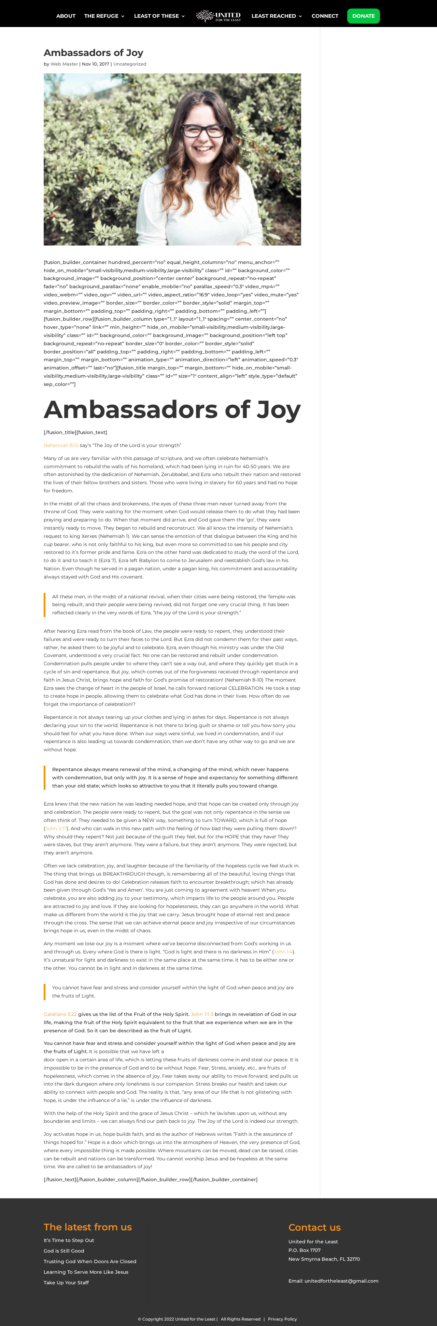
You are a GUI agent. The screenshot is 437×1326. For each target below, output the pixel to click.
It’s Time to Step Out (69, 1240)
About (65, 16)
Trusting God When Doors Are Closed (90, 1261)
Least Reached (274, 16)
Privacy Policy (282, 1319)
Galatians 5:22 (60, 1014)
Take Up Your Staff (66, 1283)
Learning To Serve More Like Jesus (86, 1272)
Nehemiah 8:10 (61, 445)
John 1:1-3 (202, 1014)
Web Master (64, 64)
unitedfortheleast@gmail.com (342, 1281)
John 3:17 (56, 828)
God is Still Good (64, 1251)
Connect (325, 16)
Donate (363, 16)
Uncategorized (129, 64)
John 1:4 (283, 952)
